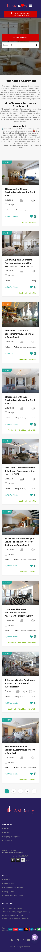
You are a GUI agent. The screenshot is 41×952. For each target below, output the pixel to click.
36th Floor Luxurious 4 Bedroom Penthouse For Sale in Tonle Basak (20, 334)
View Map (32, 222)
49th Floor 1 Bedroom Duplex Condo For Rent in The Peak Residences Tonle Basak (19, 541)
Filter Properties (21, 37)
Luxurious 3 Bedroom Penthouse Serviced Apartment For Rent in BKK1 (19, 612)
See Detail (23, 222)
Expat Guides (9, 883)
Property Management (12, 836)
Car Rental (8, 840)
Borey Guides (9, 892)
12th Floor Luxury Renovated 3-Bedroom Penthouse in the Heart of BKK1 (20, 471)
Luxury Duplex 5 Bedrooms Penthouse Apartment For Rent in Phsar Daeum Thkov (19, 263)
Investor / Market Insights (13, 887)
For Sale (7, 832)
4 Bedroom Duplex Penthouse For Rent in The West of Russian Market (20, 683)
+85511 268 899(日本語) (21, 15)
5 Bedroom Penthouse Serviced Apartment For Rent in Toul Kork (20, 749)
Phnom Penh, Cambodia (12, 851)
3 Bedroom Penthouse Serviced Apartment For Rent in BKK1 (20, 192)
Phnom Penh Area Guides (13, 896)
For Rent (7, 828)
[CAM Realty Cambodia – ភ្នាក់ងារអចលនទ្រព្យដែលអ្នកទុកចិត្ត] (20, 810)
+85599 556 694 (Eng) (22, 13)
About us (7, 879)
